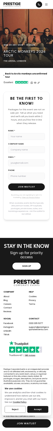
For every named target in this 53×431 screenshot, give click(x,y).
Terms (32, 304)
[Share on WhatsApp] (32, 83)
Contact (8, 308)
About (6, 296)
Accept (38, 409)
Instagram (9, 327)
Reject (15, 409)
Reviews (7, 311)
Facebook (8, 323)
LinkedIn (7, 331)
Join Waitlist (26, 186)
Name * (11, 130)
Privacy (32, 300)
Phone (11, 170)
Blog (6, 300)
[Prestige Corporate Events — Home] (12, 4)
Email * (11, 157)
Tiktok (6, 334)
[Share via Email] (35, 83)
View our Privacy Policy (31, 197)
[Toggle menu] (46, 4)
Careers (7, 304)
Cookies (33, 296)
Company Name (16, 144)
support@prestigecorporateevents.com (39, 328)
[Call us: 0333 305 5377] (39, 4)
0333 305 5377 (36, 323)
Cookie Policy (19, 402)
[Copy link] (38, 83)
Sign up (26, 266)
